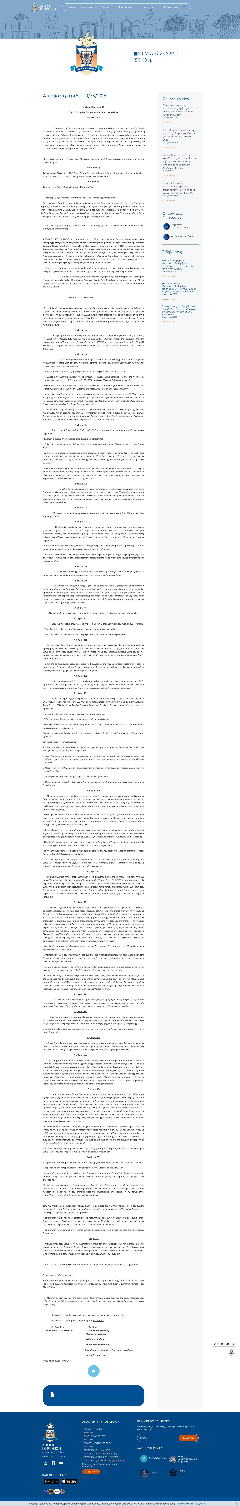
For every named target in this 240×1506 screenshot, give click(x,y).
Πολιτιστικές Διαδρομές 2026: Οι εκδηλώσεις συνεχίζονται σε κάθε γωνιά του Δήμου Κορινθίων (179, 310)
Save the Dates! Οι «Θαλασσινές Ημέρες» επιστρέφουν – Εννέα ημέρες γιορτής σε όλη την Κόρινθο (179, 287)
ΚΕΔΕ (154, 1473)
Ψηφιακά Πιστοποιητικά (179, 225)
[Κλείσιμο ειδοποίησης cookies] (236, 1503)
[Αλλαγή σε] (185, 7)
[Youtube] (61, 1463)
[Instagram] (45, 1463)
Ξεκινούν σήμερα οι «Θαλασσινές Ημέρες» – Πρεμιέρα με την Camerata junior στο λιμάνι (178, 265)
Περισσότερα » (170, 122)
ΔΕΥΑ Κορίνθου (157, 1458)
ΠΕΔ (182, 1471)
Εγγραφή (188, 1438)
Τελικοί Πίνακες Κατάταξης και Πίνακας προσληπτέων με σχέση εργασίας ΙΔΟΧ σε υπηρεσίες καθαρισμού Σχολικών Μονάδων (179, 161)
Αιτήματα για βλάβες (183, 236)
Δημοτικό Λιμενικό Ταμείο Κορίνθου (187, 1459)
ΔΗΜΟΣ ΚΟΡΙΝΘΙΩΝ (47, 8)
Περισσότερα (185, 1504)
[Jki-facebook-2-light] (53, 1463)
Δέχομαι (201, 1504)
